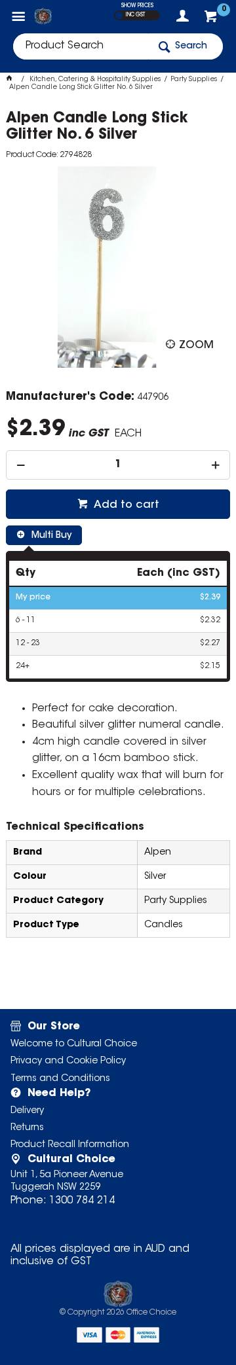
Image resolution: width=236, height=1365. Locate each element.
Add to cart (125, 505)
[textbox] (80, 46)
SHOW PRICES (137, 6)
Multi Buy (50, 536)
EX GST (119, 15)
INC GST (135, 15)
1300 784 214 (82, 1201)
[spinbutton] (118, 465)
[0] (212, 19)
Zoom (196, 345)
